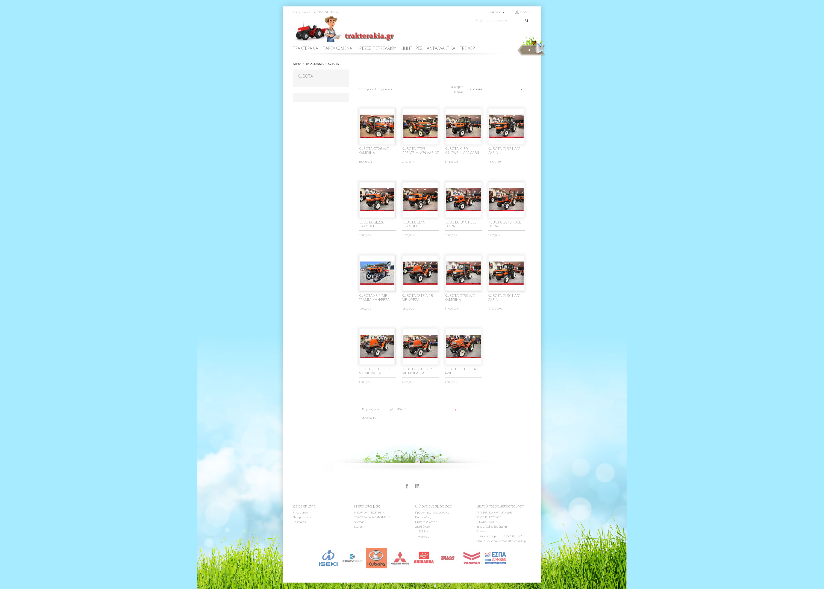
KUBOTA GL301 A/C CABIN (504, 297)
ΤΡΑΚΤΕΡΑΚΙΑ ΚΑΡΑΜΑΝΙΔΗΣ (372, 517)
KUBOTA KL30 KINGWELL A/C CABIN (463, 150)
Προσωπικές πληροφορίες (432, 512)
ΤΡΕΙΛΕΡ (467, 48)
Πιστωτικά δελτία (426, 522)
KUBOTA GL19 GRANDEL (413, 224)
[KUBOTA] (376, 558)
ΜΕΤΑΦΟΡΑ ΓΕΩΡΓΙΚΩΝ (369, 512)
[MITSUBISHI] (400, 558)
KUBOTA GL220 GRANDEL (371, 224)
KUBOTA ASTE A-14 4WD (460, 370)
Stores (358, 527)
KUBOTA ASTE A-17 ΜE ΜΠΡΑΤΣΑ (374, 370)
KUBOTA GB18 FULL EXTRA (504, 224)
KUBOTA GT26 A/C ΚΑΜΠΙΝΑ (374, 150)
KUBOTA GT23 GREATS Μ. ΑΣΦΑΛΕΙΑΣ (420, 150)
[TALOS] (447, 558)
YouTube (417, 486)
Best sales (299, 522)
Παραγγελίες (423, 517)
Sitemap (359, 522)
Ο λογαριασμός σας (433, 506)
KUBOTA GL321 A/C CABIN (504, 150)
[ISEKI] (328, 558)
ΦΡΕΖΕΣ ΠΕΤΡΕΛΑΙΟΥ (376, 48)
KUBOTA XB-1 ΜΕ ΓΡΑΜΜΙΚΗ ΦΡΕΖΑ (374, 297)
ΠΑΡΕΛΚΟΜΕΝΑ (337, 48)
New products (302, 517)
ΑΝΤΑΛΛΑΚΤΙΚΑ (441, 48)
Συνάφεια (497, 89)
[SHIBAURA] (424, 558)
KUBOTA (305, 76)
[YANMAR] (471, 558)
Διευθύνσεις (423, 527)
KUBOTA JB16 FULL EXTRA (460, 224)
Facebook (407, 486)
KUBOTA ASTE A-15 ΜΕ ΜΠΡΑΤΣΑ (417, 370)
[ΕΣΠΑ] (495, 558)
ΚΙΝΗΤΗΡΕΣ (412, 48)
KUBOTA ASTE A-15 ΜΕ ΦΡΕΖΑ (417, 297)
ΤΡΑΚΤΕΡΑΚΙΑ (305, 48)
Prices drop (300, 512)
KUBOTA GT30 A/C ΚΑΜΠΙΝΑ (460, 297)
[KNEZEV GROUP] (352, 558)
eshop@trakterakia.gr (512, 541)
